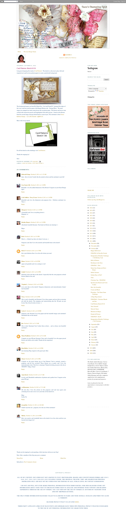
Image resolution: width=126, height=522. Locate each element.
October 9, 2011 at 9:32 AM (38, 336)
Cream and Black (95, 290)
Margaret (24, 210)
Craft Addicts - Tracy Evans (29, 197)
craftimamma (25, 387)
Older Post (63, 458)
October (93, 248)
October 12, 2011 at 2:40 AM (36, 405)
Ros (22, 323)
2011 (91, 241)
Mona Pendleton (26, 336)
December (94, 243)
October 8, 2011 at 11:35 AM (38, 174)
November (94, 246)
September (94, 324)
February (93, 342)
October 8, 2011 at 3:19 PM (38, 222)
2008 (91, 353)
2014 (91, 233)
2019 (91, 220)
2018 (91, 223)
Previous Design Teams (30, 52)
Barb (22, 236)
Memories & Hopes (96, 311)
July (92, 329)
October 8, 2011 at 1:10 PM (38, 185)
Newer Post (20, 458)
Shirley (23, 415)
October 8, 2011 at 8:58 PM (34, 311)
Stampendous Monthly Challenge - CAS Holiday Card (100, 257)
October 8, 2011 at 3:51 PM (32, 236)
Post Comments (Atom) (30, 462)
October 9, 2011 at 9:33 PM (33, 359)
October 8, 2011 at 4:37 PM (33, 250)
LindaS (23, 272)
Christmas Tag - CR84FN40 (98, 280)
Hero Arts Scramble (96, 287)
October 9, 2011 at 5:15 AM (31, 323)
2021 (91, 215)
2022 (91, 213)
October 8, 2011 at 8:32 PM (35, 284)
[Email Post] (39, 161)
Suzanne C (68, 54)
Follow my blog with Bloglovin (96, 200)
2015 (91, 231)
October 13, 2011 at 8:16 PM (33, 415)
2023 (91, 210)
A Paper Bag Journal (96, 297)
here (77, 502)
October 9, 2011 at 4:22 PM (36, 348)
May (92, 334)
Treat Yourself (94, 306)
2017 (91, 226)
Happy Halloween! (96, 250)
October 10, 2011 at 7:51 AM (37, 387)
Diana (23, 261)
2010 (91, 348)
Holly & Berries (95, 260)
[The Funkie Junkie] (98, 127)
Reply (23, 179)
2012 (91, 238)
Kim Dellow (24, 348)
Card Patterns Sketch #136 (26, 68)
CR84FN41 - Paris (95, 265)
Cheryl (23, 359)
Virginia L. (24, 284)
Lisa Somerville (25, 185)
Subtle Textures (95, 272)
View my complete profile (67, 57)
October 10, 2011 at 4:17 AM (36, 375)
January (93, 345)
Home (19, 52)
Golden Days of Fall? (96, 275)
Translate (101, 91)
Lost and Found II (38, 163)
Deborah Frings (25, 174)
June (92, 332)
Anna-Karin (24, 375)
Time (92, 277)
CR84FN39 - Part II (96, 317)
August (93, 327)
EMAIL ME (91, 190)
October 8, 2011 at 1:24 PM (45, 197)
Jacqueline (24, 405)
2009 (91, 350)
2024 (91, 208)
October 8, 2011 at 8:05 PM (32, 261)
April (92, 337)
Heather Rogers (25, 222)
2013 (91, 236)
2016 (91, 228)
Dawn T (23, 250)
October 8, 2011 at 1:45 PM (34, 210)
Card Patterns (38, 71)
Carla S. (23, 311)
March (93, 340)
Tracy (23, 297)
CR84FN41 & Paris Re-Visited (99, 253)
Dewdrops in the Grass (97, 263)
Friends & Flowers (95, 314)
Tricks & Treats (95, 309)
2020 (91, 218)
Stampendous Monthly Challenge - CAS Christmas (100, 320)
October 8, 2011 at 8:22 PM (33, 272)
